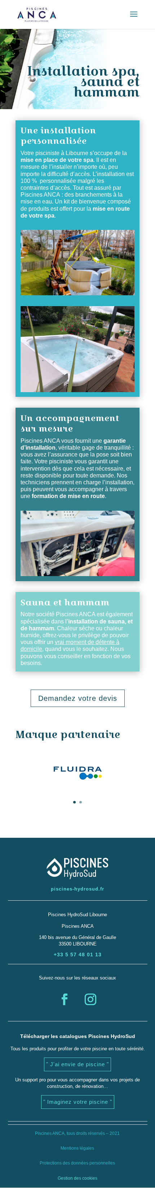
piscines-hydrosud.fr (77, 889)
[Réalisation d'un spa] (78, 390)
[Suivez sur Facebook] (64, 999)
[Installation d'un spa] (78, 293)
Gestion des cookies (77, 1178)
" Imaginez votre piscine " (77, 1102)
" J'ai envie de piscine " (77, 1064)
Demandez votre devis (77, 698)
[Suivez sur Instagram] (90, 999)
